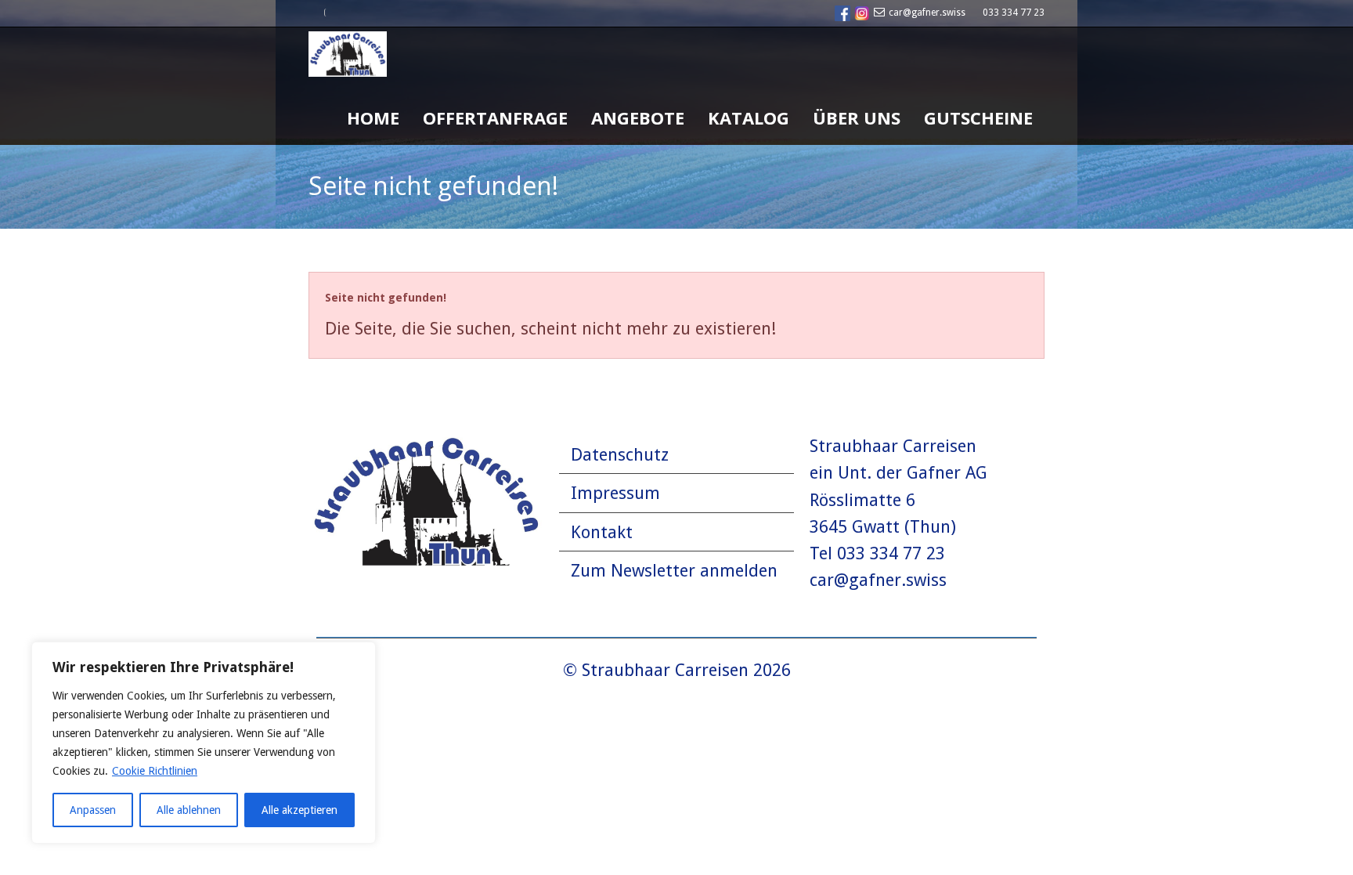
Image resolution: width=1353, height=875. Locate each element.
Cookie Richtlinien (154, 771)
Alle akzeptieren (299, 810)
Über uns (856, 117)
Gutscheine (978, 117)
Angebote (637, 117)
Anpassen (93, 810)
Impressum (615, 493)
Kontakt (602, 532)
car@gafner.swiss (927, 12)
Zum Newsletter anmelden (674, 570)
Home (373, 117)
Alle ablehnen (189, 810)
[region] (203, 743)
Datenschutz (620, 455)
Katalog (748, 117)
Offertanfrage (495, 117)
